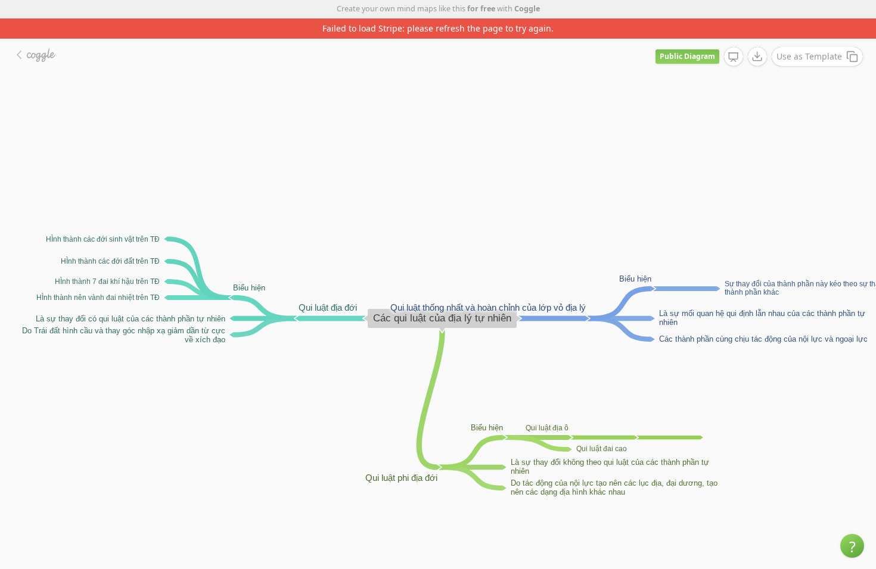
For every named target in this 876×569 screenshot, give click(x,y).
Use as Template (809, 56)
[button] (852, 546)
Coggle (527, 9)
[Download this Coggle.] (757, 56)
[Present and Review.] (733, 57)
